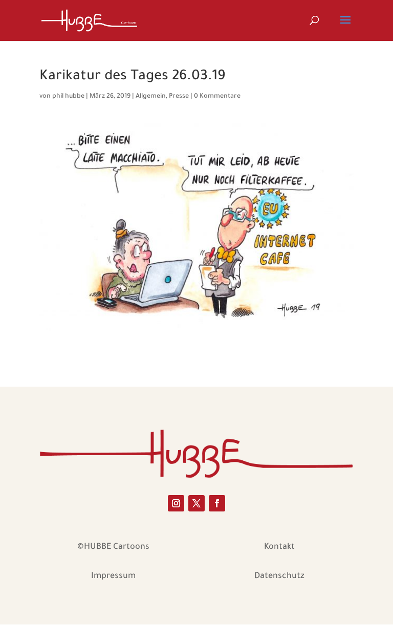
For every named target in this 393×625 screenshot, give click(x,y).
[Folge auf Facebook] (217, 503)
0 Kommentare (217, 96)
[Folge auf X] (196, 503)
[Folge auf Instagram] (176, 503)
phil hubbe (68, 96)
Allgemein (151, 96)
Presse (179, 96)
